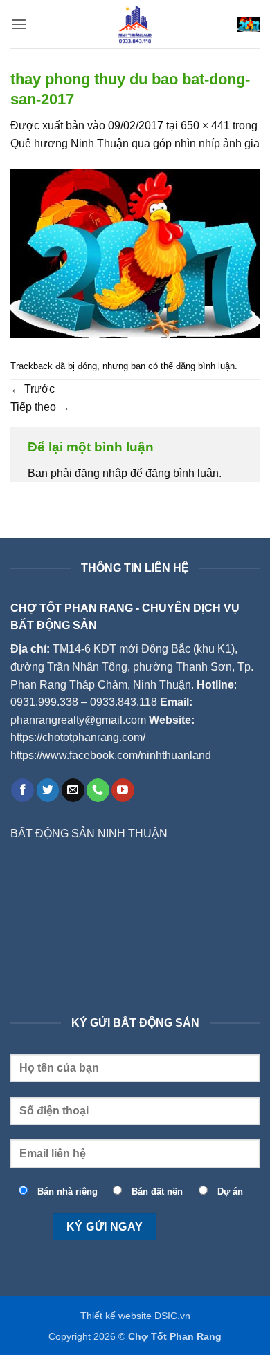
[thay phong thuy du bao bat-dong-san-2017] (135, 253)
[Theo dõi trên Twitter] (48, 790)
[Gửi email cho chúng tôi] (73, 790)
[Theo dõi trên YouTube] (122, 790)
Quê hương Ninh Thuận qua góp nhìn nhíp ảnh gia (135, 143)
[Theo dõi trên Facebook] (22, 790)
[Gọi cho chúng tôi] (98, 790)
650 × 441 (205, 125)
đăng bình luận (205, 366)
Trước (32, 389)
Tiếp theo (40, 407)
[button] (18, 24)
